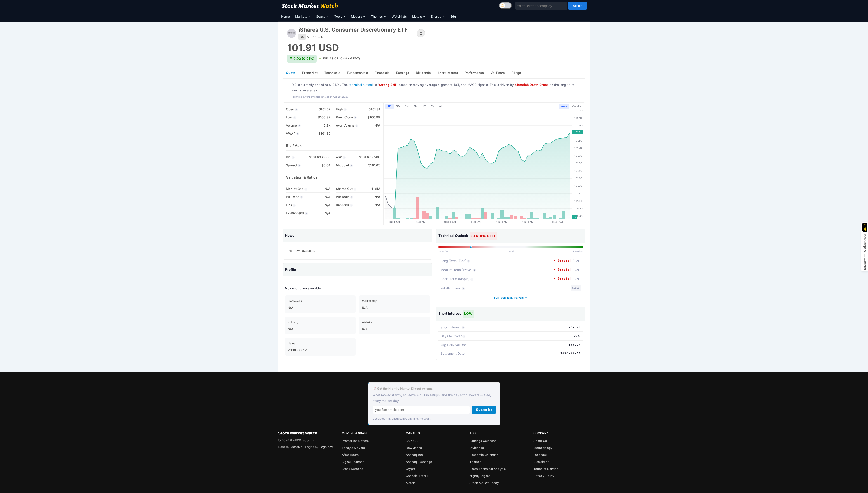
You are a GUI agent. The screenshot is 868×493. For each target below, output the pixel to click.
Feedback (540, 455)
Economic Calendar (483, 455)
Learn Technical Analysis (487, 469)
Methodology (542, 448)
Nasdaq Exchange (419, 462)
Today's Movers (353, 448)
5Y (432, 106)
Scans (320, 16)
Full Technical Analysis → (510, 297)
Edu (453, 16)
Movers (356, 16)
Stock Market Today (484, 483)
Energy (436, 16)
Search (577, 5)
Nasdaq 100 (414, 455)
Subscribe (484, 410)
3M (415, 106)
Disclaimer (541, 462)
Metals (417, 16)
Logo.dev (326, 447)
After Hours (350, 455)
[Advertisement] (508, 41)
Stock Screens (352, 469)
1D (389, 106)
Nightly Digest (479, 476)
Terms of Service (545, 469)
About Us (540, 441)
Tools (338, 16)
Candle (576, 106)
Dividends (476, 448)
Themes (377, 16)
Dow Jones (414, 448)
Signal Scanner (353, 462)
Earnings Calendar (482, 441)
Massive (296, 447)
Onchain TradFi (417, 476)
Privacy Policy (543, 476)
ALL (441, 106)
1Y (424, 106)
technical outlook (361, 85)
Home (285, 16)
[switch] (505, 5)
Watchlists (399, 16)
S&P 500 (412, 441)
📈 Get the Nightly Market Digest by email (403, 388)
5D (398, 106)
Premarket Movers (355, 441)
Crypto (411, 469)
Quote (290, 73)
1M (407, 106)
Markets (301, 16)
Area (564, 106)
